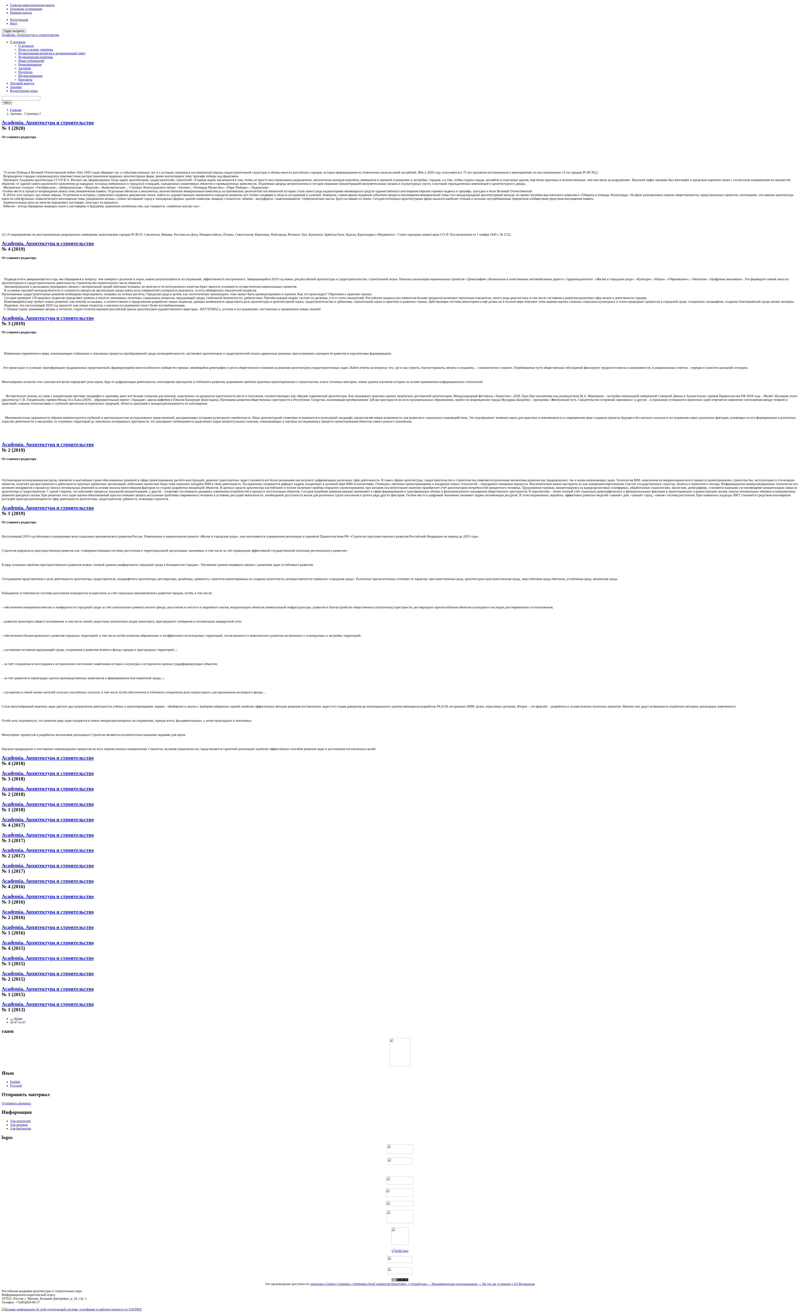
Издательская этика (24, 91)
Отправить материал (16, 1103)
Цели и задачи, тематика (35, 49)
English (15, 1082)
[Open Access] (400, 1152)
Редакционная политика (35, 57)
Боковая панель (21, 12)
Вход (13, 23)
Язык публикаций (31, 61)
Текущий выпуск (22, 83)
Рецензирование (30, 64)
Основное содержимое (26, 9)
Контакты (25, 79)
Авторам (24, 68)
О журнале (26, 46)
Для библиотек (20, 1128)
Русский (16, 1085)
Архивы (16, 87)
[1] (596, 172)
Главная (15, 110)
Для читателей (20, 1121)
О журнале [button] (17, 42)
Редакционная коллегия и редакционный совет (51, 53)
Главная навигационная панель (32, 5)
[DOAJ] (400, 1205)
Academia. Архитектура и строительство (30, 35)
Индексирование (30, 76)
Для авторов (19, 1125)
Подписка (25, 72)
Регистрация (19, 19)
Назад (16, 1018)
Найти (7, 102)
